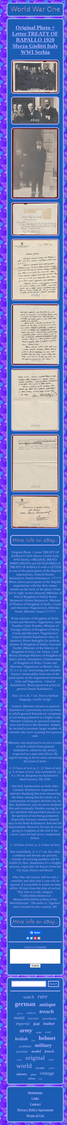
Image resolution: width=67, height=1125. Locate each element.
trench (46, 1011)
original (35, 1057)
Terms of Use (35, 1115)
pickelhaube (49, 1018)
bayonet (33, 1018)
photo (33, 1074)
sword (51, 1068)
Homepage (35, 1092)
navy (19, 1059)
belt (40, 1079)
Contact (35, 1104)
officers (20, 1013)
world (24, 1065)
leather (49, 1023)
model (36, 1051)
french (49, 1051)
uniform (31, 1012)
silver (31, 1078)
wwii (48, 1032)
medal (19, 1017)
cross (51, 1059)
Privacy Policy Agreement (35, 1110)
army (26, 1030)
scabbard (25, 1046)
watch (28, 997)
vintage (47, 1073)
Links (35, 1098)
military (43, 1045)
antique (47, 1004)
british (21, 1038)
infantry (21, 1074)
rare (42, 996)
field (36, 1024)
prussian (22, 1051)
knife (33, 1040)
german (25, 1003)
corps (39, 1032)
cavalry (40, 1067)
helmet (47, 1038)
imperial (23, 1023)
